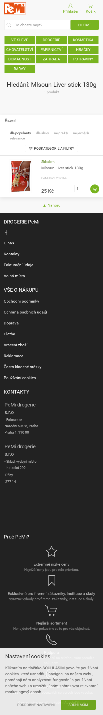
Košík (91, 11)
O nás (9, 243)
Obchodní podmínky (21, 301)
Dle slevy (42, 133)
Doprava (11, 323)
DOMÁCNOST (19, 59)
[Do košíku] (94, 188)
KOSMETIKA (83, 40)
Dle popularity (20, 133)
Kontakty (12, 254)
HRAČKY (83, 49)
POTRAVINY (83, 59)
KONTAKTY (16, 392)
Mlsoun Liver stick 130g (62, 168)
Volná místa (14, 275)
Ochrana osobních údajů (25, 312)
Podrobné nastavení (36, 705)
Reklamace (13, 356)
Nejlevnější (81, 133)
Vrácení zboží (16, 345)
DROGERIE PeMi (22, 222)
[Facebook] (6, 232)
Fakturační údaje (18, 265)
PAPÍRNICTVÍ (51, 49)
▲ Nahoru (51, 205)
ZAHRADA (51, 59)
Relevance (17, 138)
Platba (9, 334)
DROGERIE (51, 40)
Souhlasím (78, 705)
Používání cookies (20, 377)
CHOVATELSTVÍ (19, 49)
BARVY (20, 69)
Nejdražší (61, 133)
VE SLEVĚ (19, 40)
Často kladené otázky (23, 366)
